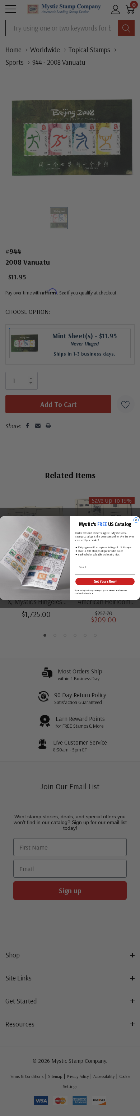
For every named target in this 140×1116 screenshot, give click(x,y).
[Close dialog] (136, 520)
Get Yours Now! (105, 581)
